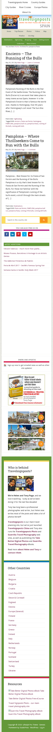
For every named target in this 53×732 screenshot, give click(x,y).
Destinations (18, 206)
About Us (26, 12)
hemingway (37, 121)
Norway (12, 648)
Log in (42, 728)
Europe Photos (40, 7)
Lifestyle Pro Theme (30, 725)
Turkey (12, 666)
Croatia (12, 588)
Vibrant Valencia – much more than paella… (22, 249)
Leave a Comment (33, 63)
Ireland (12, 634)
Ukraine (12, 670)
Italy (10, 639)
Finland (12, 616)
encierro (18, 121)
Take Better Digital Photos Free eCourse (26, 698)
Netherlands (14, 643)
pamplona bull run (20, 124)
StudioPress (24, 728)
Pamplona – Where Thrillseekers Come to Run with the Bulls (25, 140)
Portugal (12, 652)
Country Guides (38, 2)
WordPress (34, 728)
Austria (12, 575)
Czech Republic (15, 593)
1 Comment (31, 150)
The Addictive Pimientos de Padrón (18, 261)
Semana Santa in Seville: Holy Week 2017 (21, 270)
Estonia (12, 607)
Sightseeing (18, 119)
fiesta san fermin (27, 121)
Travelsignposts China (18, 528)
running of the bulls (27, 211)
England (12, 602)
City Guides (11, 7)
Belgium (12, 579)
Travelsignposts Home (18, 2)
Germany (12, 625)
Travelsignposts (15, 522)
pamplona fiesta (32, 124)
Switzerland (14, 661)
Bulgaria (12, 584)
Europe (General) (16, 611)
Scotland (12, 657)
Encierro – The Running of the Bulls (24, 55)
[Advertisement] (26, 314)
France (11, 620)
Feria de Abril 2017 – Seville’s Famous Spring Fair (24, 265)
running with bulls (18, 126)
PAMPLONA (9, 124)
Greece (11, 629)
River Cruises (25, 7)
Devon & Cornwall (16, 598)
